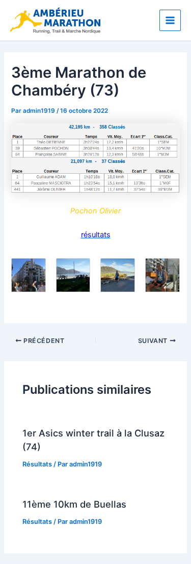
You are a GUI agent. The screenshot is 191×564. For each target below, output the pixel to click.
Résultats (37, 464)
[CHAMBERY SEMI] (95, 175)
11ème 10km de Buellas (74, 504)
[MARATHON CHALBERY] (95, 140)
